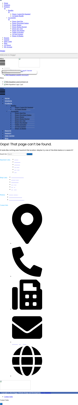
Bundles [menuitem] (10, 11)
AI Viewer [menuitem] (7, 45)
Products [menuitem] (7, 7)
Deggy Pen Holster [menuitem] (18, 30)
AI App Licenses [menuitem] (17, 34)
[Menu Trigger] (1, 0)
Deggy (2, 51)
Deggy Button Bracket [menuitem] (19, 27)
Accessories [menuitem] (12, 18)
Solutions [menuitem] (7, 5)
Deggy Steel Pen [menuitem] (17, 21)
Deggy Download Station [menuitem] (20, 23)
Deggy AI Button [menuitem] (17, 36)
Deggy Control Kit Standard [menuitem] (21, 14)
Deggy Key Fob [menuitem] (17, 29)
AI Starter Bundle (20, 109)
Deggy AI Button (20, 128)
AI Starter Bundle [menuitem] (18, 16)
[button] (37, 78)
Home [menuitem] (6, 3)
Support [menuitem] (6, 40)
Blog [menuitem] (5, 43)
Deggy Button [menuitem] (16, 25)
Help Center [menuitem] (8, 41)
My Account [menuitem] (8, 47)
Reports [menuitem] (6, 38)
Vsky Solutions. (46, 393)
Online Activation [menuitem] (18, 32)
